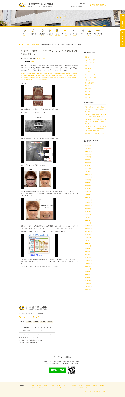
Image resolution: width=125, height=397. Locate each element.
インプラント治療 (35, 44)
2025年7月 (88, 160)
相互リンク (88, 97)
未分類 (87, 86)
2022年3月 (88, 252)
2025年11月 (88, 151)
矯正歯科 (102, 385)
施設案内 (42, 34)
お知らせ (87, 80)
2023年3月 (88, 217)
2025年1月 (88, 171)
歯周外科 (87, 66)
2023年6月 (88, 211)
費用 (57, 34)
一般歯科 (32, 385)
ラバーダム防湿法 (79, 388)
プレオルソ (88, 388)
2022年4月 (88, 249)
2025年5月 (88, 162)
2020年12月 (88, 286)
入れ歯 (58, 385)
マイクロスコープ (68, 388)
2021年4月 (88, 280)
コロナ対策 (88, 88)
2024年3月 (88, 197)
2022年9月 (88, 234)
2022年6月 (88, 243)
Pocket (32, 61)
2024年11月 (88, 177)
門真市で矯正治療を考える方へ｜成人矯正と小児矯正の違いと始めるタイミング (95, 121)
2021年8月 (88, 269)
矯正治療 (87, 94)
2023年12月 (88, 200)
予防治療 (87, 91)
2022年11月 (88, 229)
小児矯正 (59, 388)
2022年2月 (88, 254)
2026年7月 (88, 145)
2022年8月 (88, 237)
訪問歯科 (87, 71)
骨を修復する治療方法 (77, 385)
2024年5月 (88, 191)
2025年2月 (88, 168)
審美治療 (88, 385)
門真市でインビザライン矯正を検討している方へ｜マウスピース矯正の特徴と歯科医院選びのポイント (95, 128)
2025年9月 (88, 154)
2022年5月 (88, 246)
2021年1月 (88, 283)
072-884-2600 (98, 5)
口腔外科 (95, 385)
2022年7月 (88, 240)
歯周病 (45, 385)
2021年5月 (88, 277)
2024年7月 (88, 185)
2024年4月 (88, 194)
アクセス (65, 34)
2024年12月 (88, 174)
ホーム (25, 34)
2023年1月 (88, 223)
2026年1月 (88, 148)
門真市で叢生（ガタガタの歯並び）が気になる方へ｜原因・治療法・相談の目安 (95, 109)
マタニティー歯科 (90, 60)
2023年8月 (88, 208)
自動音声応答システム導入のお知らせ (95, 135)
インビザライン (33, 388)
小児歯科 (87, 57)
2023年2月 (88, 220)
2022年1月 (88, 257)
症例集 (89, 34)
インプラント (66, 385)
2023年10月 (88, 206)
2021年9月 (88, 266)
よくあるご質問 (89, 83)
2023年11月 (88, 203)
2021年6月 (88, 275)
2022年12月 (88, 226)
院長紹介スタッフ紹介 (33, 34)
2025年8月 (88, 157)
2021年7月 (88, 272)
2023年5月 (88, 214)
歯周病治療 (88, 68)
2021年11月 (88, 260)
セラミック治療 (89, 63)
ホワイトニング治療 (91, 77)
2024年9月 (88, 180)
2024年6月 (88, 188)
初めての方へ (74, 34)
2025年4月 (88, 165)
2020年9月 (88, 289)
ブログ (83, 34)
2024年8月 (88, 183)
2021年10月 (88, 263)
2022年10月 (88, 231)
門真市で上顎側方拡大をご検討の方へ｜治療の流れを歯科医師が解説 (95, 115)
